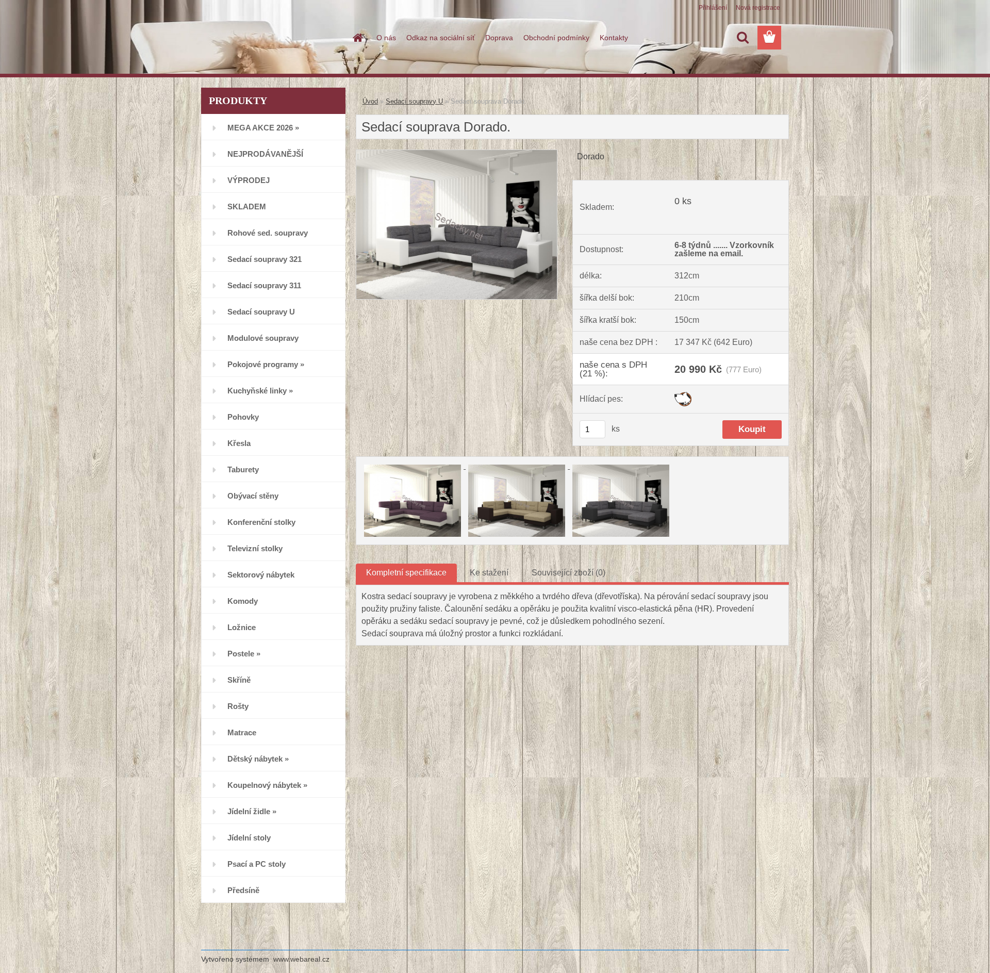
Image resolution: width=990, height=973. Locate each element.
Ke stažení (489, 572)
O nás (386, 38)
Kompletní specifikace (406, 572)
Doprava (499, 38)
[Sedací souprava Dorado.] (456, 154)
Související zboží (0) (568, 572)
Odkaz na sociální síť (440, 38)
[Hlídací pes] (682, 395)
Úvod (370, 101)
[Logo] (272, 38)
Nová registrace (758, 7)
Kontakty (614, 38)
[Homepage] (357, 38)
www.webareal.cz (301, 959)
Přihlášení (713, 7)
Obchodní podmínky (556, 38)
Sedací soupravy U (414, 101)
